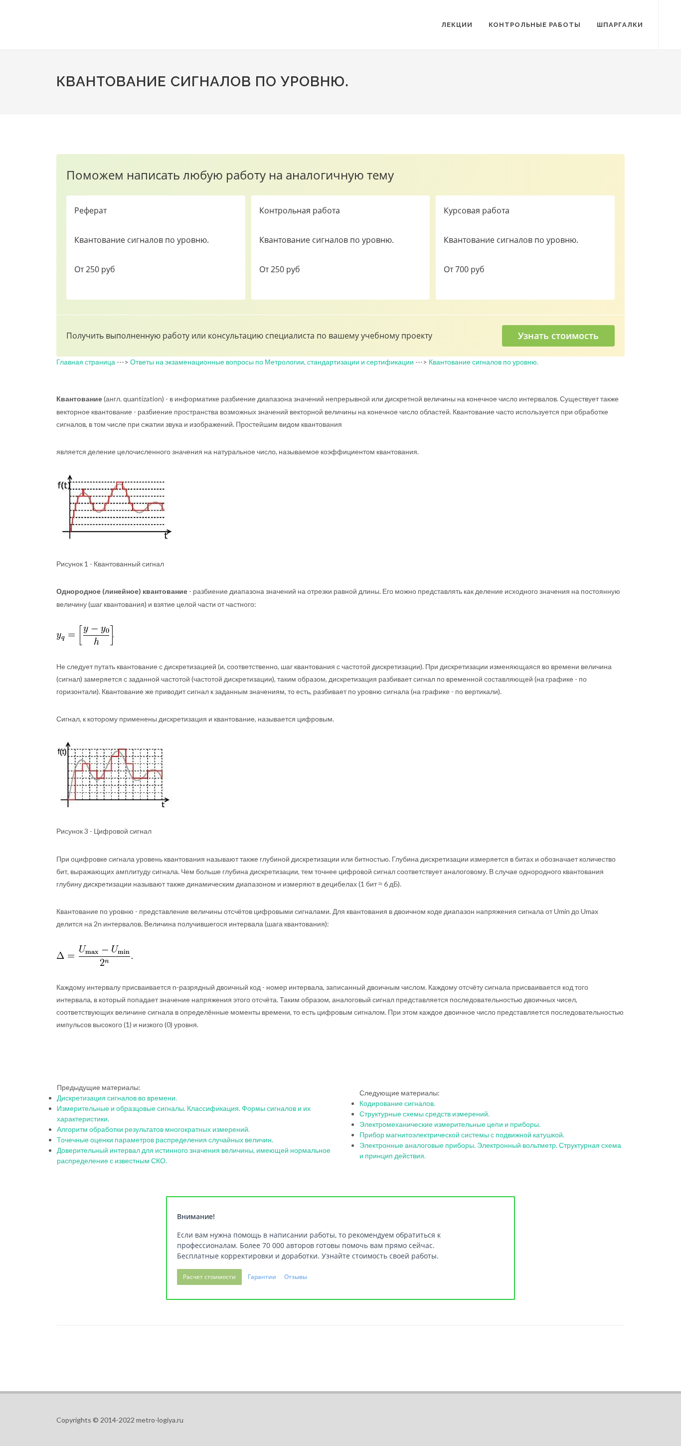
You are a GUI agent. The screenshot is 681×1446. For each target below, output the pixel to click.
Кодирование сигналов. (397, 1103)
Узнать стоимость (558, 336)
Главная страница (85, 362)
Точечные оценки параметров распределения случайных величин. (165, 1139)
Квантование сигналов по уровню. (483, 362)
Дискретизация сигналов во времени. (117, 1097)
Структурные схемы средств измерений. (424, 1113)
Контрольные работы (535, 24)
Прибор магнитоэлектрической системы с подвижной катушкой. (461, 1134)
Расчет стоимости (209, 1276)
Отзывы (295, 1276)
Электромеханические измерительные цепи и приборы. (449, 1124)
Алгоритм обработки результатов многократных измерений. (153, 1129)
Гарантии (262, 1276)
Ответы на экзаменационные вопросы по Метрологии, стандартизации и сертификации (272, 362)
